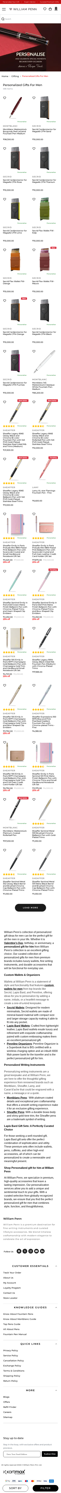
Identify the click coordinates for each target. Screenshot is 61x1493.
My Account (9, 1282)
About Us (8, 1277)
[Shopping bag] (50, 9)
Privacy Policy (10, 1350)
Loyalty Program (12, 1287)
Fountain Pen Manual (15, 1334)
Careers (7, 1412)
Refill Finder (9, 1407)
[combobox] (30, 18)
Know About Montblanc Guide (19, 1319)
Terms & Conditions (13, 1370)
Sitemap (7, 1417)
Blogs (6, 1397)
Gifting (15, 76)
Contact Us (9, 1293)
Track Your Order (12, 1272)
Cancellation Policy (13, 1360)
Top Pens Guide (11, 1324)
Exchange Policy (12, 1365)
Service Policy (10, 1355)
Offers (6, 1402)
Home (5, 76)
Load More (30, 907)
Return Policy (10, 1381)
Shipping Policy (11, 1375)
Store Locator (10, 1298)
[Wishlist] (44, 9)
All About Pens (11, 1329)
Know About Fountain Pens (18, 1314)
